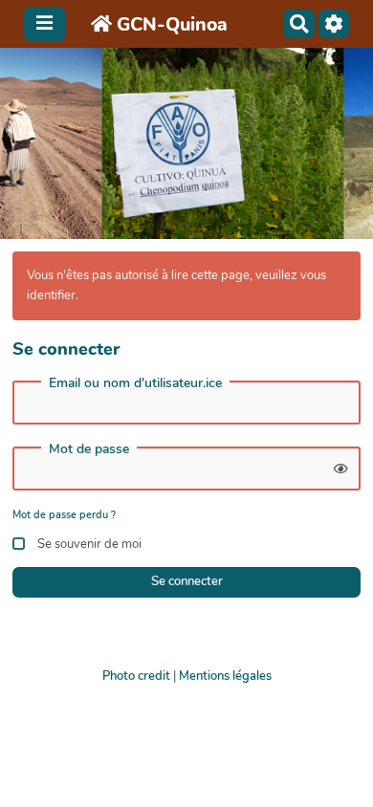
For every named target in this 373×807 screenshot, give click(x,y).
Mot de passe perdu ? (64, 515)
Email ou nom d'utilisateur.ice (135, 383)
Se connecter (187, 581)
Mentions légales (225, 676)
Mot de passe (89, 449)
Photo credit (136, 676)
